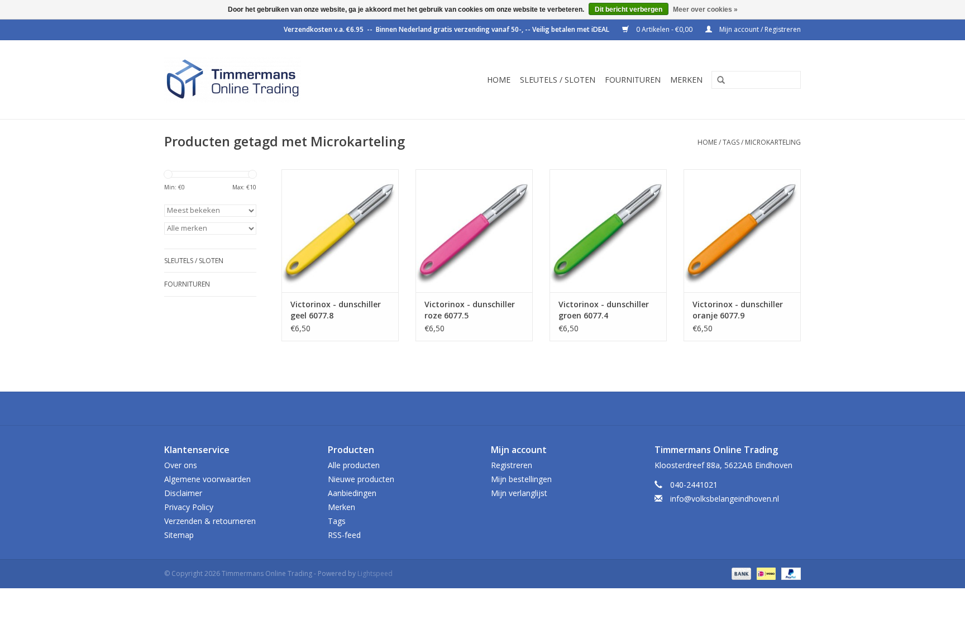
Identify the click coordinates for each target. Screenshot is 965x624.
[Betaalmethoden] (740, 573)
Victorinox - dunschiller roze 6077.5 (469, 310)
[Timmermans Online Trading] (260, 79)
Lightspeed (375, 573)
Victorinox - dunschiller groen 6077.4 (603, 310)
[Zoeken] (717, 80)
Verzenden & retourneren (210, 521)
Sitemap (179, 535)
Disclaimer (183, 493)
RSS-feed (344, 535)
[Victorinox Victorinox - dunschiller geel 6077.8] (340, 230)
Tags (731, 142)
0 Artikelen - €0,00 (664, 29)
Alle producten (354, 465)
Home (498, 79)
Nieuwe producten (361, 479)
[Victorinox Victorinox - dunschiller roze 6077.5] (474, 230)
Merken (686, 79)
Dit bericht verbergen (628, 9)
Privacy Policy (188, 507)
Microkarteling (773, 142)
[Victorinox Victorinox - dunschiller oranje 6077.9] (742, 230)
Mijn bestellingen (521, 479)
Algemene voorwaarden (207, 479)
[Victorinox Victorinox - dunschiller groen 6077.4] (608, 230)
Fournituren (633, 79)
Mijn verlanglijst (519, 493)
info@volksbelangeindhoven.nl (724, 498)
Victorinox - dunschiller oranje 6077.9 (737, 310)
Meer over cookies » (705, 9)
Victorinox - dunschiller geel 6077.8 (335, 310)
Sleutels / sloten (557, 79)
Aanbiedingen (352, 493)
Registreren (511, 465)
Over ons (180, 465)
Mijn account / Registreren (759, 29)
